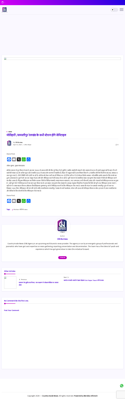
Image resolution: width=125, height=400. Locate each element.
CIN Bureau (19, 142)
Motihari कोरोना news (20, 210)
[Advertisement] (62, 33)
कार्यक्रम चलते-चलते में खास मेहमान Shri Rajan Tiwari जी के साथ (84, 280)
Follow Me (62, 258)
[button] (114, 10)
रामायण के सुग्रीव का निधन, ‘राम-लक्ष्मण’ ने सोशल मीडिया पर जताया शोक (38, 284)
